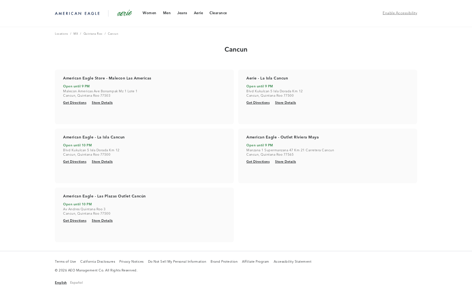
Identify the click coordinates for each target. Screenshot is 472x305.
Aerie (198, 14)
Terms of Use (65, 262)
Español (76, 283)
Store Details (102, 103)
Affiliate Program (255, 262)
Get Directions (74, 103)
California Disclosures (97, 262)
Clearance (218, 14)
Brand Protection (224, 262)
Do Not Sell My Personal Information (177, 262)
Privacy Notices (131, 262)
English (61, 283)
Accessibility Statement (293, 262)
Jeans (182, 14)
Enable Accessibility (400, 13)
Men (167, 14)
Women (149, 14)
